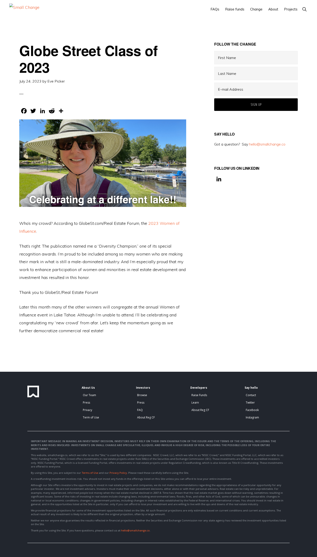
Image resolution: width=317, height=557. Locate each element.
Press (86, 402)
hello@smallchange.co (267, 144)
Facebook (252, 410)
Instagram (252, 417)
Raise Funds (199, 395)
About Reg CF (146, 417)
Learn (195, 402)
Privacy (87, 410)
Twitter (250, 402)
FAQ (140, 410)
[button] (304, 9)
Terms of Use (90, 472)
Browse (142, 395)
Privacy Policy (118, 472)
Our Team (89, 395)
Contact (251, 395)
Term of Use (91, 417)
